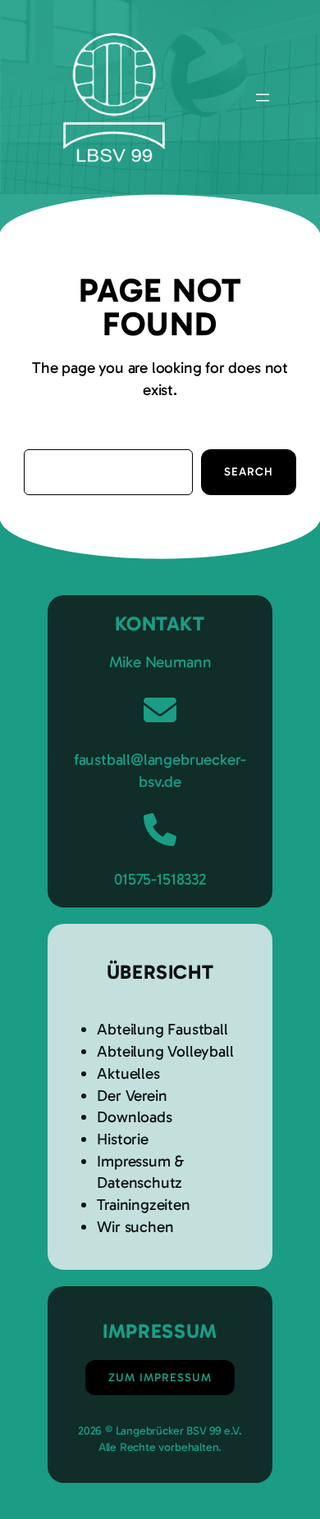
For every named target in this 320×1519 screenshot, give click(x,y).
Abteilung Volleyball (165, 1051)
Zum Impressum (160, 1378)
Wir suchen (135, 1226)
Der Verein (132, 1095)
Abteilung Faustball (162, 1029)
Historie (122, 1139)
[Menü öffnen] (262, 97)
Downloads (134, 1116)
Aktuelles (128, 1073)
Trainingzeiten (143, 1204)
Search (248, 472)
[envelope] (160, 709)
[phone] (160, 829)
